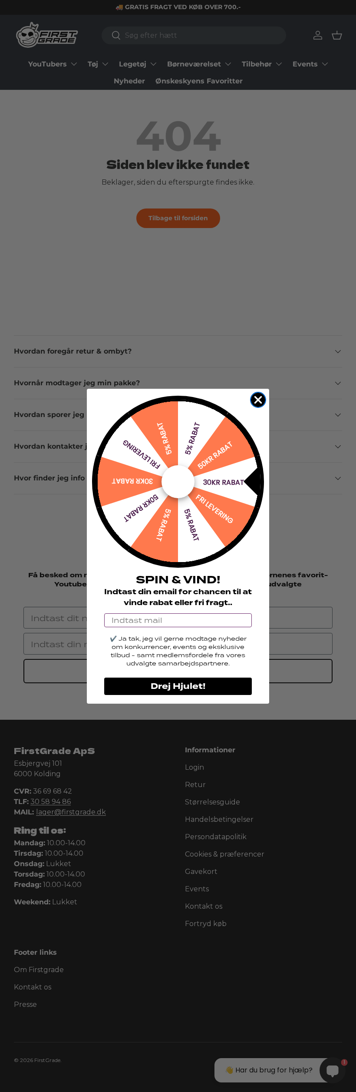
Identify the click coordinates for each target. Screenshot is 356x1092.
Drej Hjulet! (178, 686)
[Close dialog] (258, 399)
